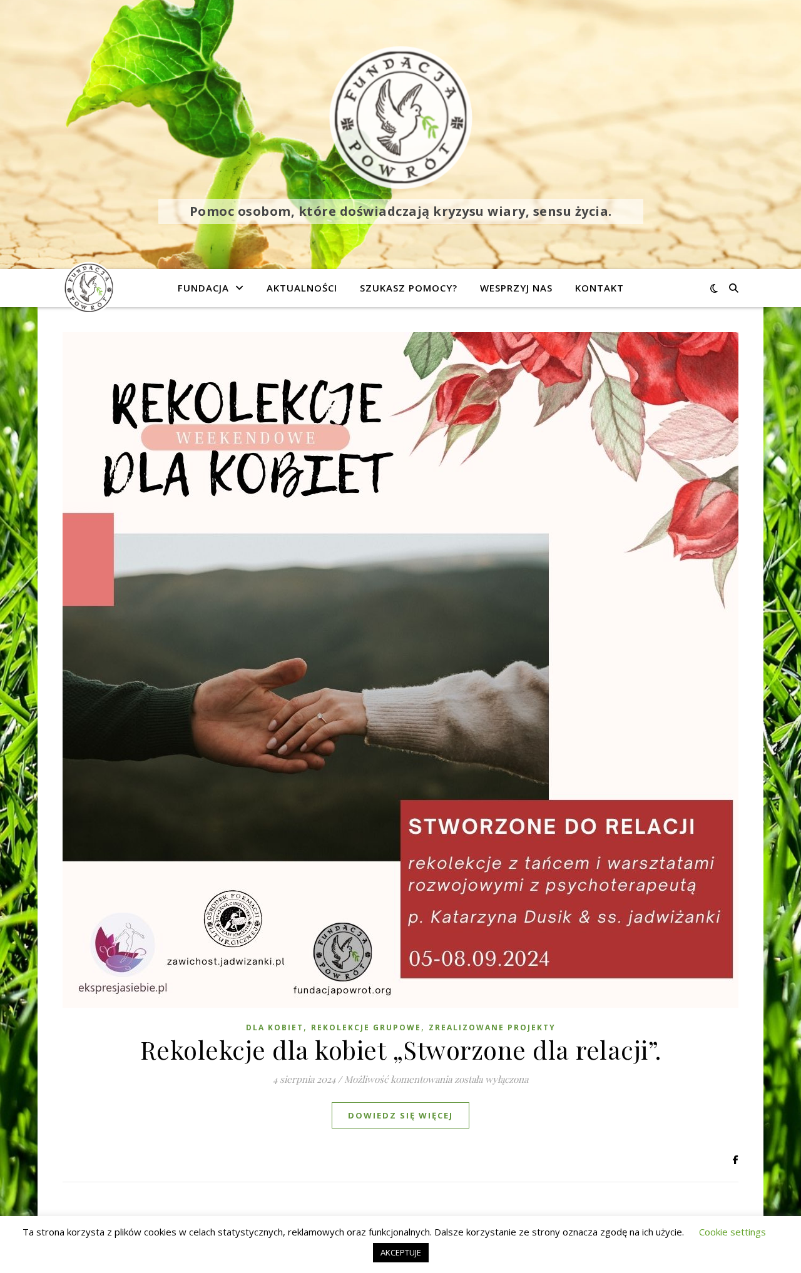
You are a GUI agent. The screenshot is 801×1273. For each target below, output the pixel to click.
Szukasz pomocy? (408, 287)
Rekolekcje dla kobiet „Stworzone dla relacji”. (400, 1049)
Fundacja (203, 287)
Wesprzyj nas (516, 287)
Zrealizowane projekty (492, 1027)
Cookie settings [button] (732, 1231)
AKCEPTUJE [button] (400, 1252)
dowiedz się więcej (400, 1115)
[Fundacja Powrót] (400, 118)
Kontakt (599, 287)
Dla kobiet (275, 1027)
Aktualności (302, 287)
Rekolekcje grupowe (366, 1027)
